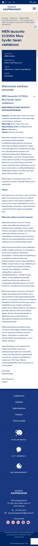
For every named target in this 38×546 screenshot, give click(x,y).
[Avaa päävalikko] (34, 8)
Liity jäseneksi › (19, 456)
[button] (33, 2)
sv (14, 2)
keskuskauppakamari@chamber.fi (20, 513)
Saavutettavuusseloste (11, 532)
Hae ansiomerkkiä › (19, 472)
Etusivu (5, 18)
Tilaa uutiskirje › (19, 439)
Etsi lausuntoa (26, 20)
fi (5, 2)
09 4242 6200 (20, 510)
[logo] (12, 8)
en (10, 2)
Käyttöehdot (22, 535)
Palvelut (13, 18)
